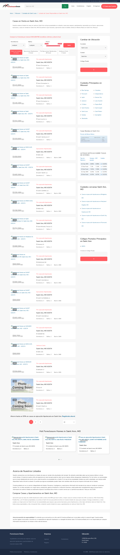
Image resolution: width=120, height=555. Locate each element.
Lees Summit (98, 101)
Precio (48, 42)
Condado (83, 44)
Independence (99, 94)
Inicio (72, 6)
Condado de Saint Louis (29, 13)
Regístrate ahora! (68, 416)
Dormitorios (14, 42)
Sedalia (84, 115)
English (89, 6)
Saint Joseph (98, 108)
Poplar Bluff (98, 104)
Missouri (17, 13)
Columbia (97, 90)
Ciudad (82, 52)
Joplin (83, 97)
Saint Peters (98, 111)
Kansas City (98, 97)
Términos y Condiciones (30, 552)
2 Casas (31, 52)
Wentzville (84, 118)
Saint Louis (85, 111)
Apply (69, 45)
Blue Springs (85, 90)
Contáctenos (80, 6)
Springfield (98, 115)
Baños (30, 42)
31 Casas (16, 52)
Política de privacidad (16, 552)
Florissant (84, 94)
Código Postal (84, 61)
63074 (83, 246)
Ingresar (97, 6)
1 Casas (63, 52)
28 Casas (48, 52)
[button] (59, 459)
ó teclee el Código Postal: (87, 251)
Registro (46, 542)
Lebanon (84, 101)
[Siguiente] (40, 422)
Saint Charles (85, 108)
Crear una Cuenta (110, 6)
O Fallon (84, 104)
